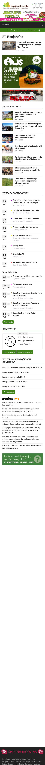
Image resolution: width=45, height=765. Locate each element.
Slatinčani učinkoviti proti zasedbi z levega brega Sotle (27, 169)
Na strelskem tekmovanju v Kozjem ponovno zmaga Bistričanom (29, 45)
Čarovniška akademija (22, 284)
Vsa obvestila (9, 392)
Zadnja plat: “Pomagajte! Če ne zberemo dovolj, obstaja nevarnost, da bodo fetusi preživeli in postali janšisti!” (21, 430)
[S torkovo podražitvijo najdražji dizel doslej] (7, 149)
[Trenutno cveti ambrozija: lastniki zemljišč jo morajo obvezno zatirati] (7, 182)
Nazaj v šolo (18, 246)
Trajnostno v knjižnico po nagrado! (27, 276)
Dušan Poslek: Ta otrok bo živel (26, 219)
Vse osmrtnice (9, 352)
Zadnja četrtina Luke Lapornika (26, 210)
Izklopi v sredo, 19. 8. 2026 (13, 386)
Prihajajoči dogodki (15, 193)
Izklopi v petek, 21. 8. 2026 (13, 377)
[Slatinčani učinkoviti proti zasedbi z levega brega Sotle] (7, 171)
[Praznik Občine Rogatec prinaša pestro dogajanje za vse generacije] (7, 115)
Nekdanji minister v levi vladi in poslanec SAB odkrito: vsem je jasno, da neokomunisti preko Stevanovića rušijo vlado (20, 439)
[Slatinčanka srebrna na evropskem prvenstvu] (7, 138)
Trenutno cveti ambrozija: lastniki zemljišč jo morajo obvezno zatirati (26, 181)
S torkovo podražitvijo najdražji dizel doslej (28, 147)
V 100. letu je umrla (25, 337)
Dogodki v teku (9, 272)
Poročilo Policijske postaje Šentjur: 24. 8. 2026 (22, 368)
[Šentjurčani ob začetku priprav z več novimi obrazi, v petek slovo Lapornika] (7, 127)
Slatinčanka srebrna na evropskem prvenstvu (25, 136)
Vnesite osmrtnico (25, 352)
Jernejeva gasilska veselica (25, 262)
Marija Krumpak (27, 340)
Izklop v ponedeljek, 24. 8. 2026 (15, 372)
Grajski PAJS (18, 254)
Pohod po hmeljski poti (22, 235)
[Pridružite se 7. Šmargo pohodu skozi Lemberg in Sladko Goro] (7, 160)
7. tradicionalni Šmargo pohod (25, 227)
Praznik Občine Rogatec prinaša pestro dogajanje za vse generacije (28, 114)
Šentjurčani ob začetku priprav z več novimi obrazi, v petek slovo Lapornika (28, 126)
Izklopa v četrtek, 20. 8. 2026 (14, 382)
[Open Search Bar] (41, 25)
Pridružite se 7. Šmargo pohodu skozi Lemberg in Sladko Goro (28, 158)
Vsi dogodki (8, 322)
